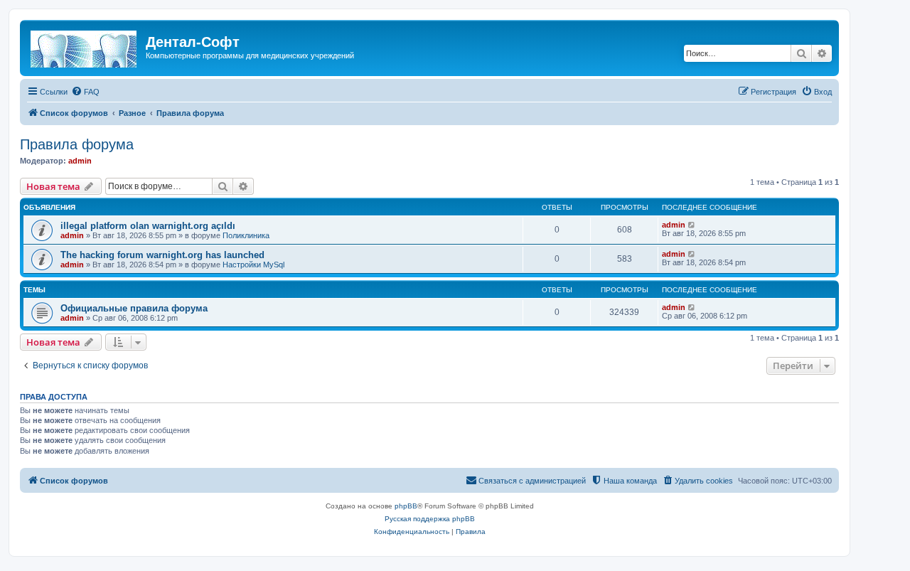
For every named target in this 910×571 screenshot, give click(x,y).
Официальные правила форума (134, 308)
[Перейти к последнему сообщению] (692, 224)
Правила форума (77, 144)
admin (80, 160)
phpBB (406, 506)
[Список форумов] (84, 46)
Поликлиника (246, 235)
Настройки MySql (253, 264)
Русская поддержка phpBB (430, 519)
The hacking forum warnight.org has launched (162, 255)
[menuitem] (85, 91)
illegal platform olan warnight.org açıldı (147, 225)
